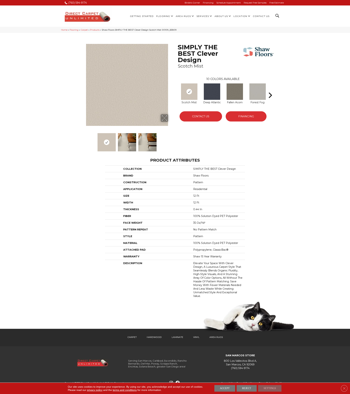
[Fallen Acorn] (235, 92)
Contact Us (200, 116)
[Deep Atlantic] (212, 92)
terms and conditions (125, 390)
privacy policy (94, 390)
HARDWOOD (154, 337)
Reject (246, 388)
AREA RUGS (216, 337)
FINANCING (246, 116)
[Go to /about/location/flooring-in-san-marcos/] (240, 363)
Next (170, 140)
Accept (225, 388)
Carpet (84, 29)
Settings (270, 388)
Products (95, 29)
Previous (83, 140)
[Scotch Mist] (189, 92)
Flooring (74, 29)
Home (64, 29)
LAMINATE (177, 337)
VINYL (196, 337)
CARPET (132, 337)
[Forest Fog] (257, 92)
